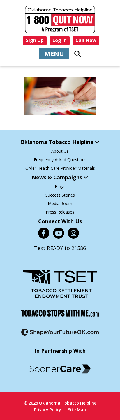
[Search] (77, 54)
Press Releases (60, 212)
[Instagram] (73, 233)
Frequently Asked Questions (60, 159)
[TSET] (60, 284)
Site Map (77, 409)
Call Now (85, 40)
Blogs (60, 186)
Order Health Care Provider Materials (60, 168)
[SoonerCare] (60, 368)
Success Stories (60, 195)
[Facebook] (43, 233)
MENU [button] (54, 53)
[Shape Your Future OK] (60, 332)
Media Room (60, 203)
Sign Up (35, 40)
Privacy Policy (47, 409)
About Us (60, 151)
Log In (59, 40)
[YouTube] (58, 233)
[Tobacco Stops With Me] (60, 313)
